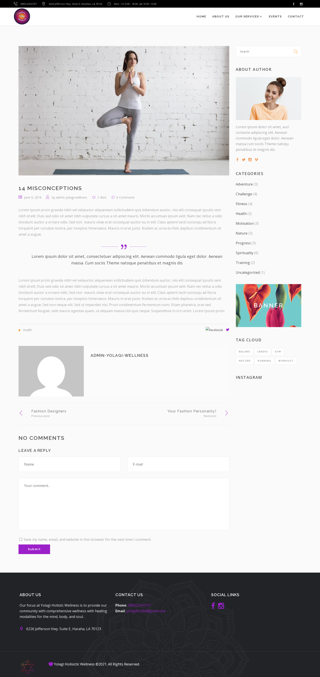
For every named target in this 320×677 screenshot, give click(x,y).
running (264, 360)
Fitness (241, 203)
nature (245, 360)
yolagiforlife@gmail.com (146, 611)
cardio (262, 351)
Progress (243, 243)
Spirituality (244, 252)
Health (241, 213)
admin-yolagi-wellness (71, 197)
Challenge (244, 194)
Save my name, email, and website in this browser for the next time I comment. (87, 539)
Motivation (245, 223)
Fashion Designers (48, 411)
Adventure (244, 184)
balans (244, 351)
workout (286, 360)
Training (243, 262)
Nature (242, 233)
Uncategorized (248, 272)
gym (278, 351)
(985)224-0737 (139, 605)
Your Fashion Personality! (191, 411)
